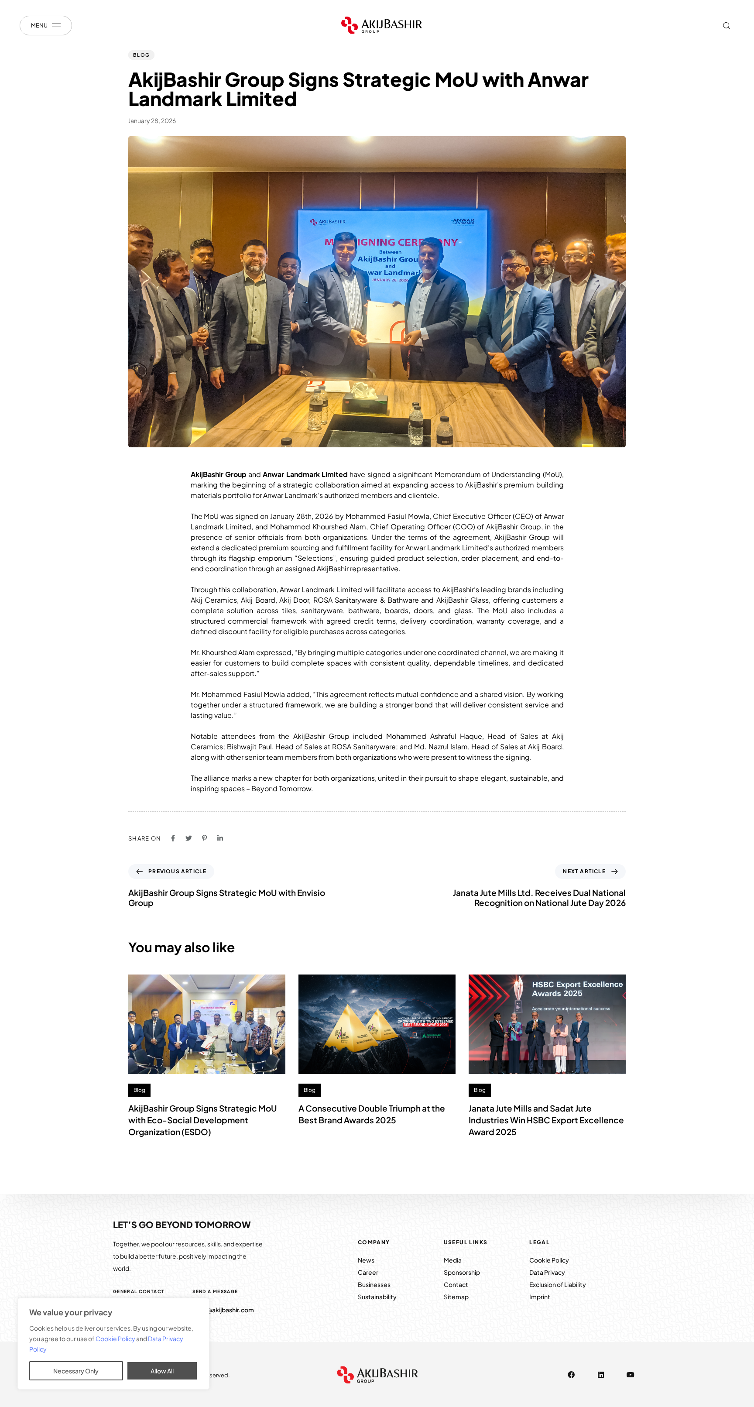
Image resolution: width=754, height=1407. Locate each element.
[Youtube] (630, 1374)
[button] (726, 25)
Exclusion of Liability (557, 1284)
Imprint (539, 1296)
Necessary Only (76, 1371)
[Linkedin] (600, 1374)
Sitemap (456, 1296)
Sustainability (377, 1296)
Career (368, 1272)
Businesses (374, 1284)
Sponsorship (462, 1272)
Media (453, 1259)
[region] (113, 1344)
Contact (456, 1284)
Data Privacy (547, 1272)
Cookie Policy (116, 1338)
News (366, 1259)
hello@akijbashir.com (223, 1310)
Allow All (162, 1371)
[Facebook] (571, 1374)
